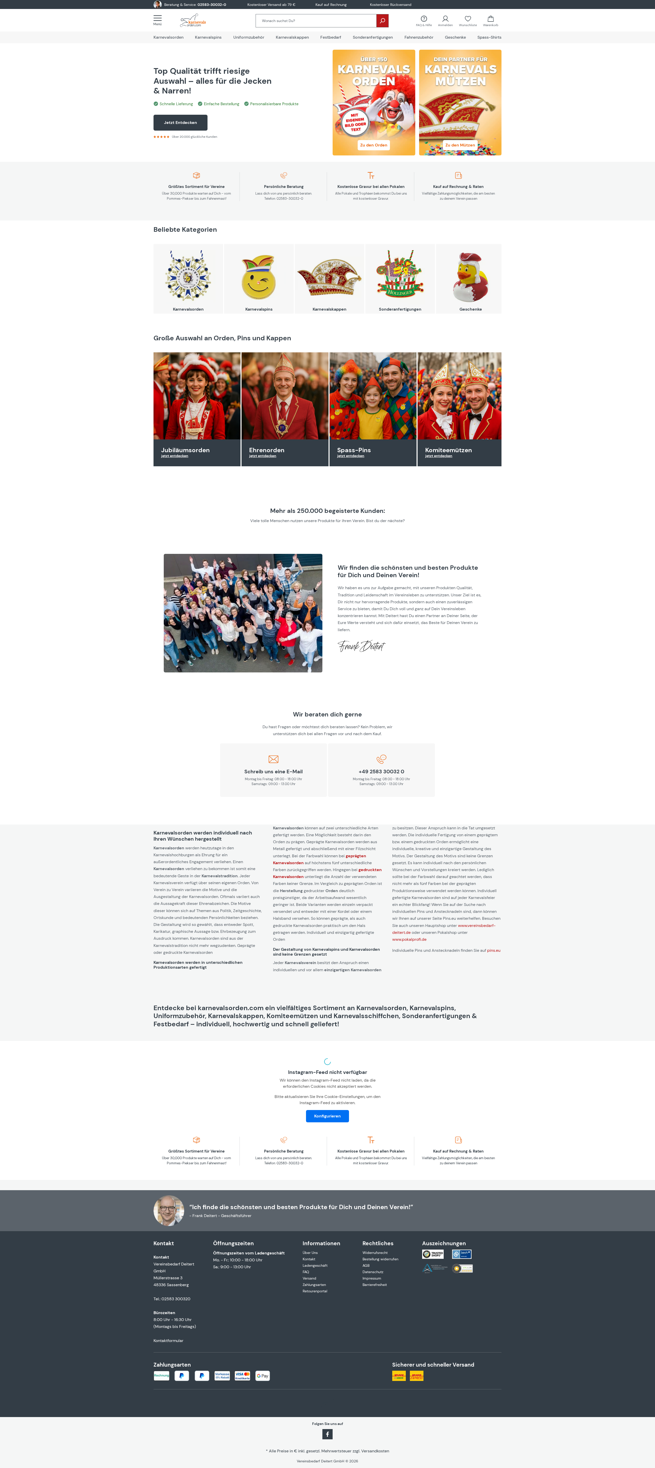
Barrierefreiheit (375, 1284)
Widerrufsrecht (375, 1252)
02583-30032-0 (212, 4)
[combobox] (316, 20)
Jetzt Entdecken (180, 122)
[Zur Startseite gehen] (198, 20)
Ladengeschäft (315, 1265)
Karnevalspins (258, 309)
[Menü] (159, 20)
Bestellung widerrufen (380, 1259)
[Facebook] (327, 1434)
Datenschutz (373, 1272)
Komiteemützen (448, 450)
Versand (309, 1278)
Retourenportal (315, 1291)
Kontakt (309, 1259)
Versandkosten (375, 1451)
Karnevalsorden (188, 309)
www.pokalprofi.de (409, 939)
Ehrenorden (267, 450)
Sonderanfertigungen (400, 309)
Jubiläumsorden (185, 450)
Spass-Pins (354, 450)
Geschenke (471, 309)
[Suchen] (382, 20)
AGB (366, 1265)
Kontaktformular (168, 1340)
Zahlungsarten (314, 1284)
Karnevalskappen (329, 309)
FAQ (306, 1272)
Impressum (372, 1278)
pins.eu (493, 950)
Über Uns (310, 1252)
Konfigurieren (327, 1116)
